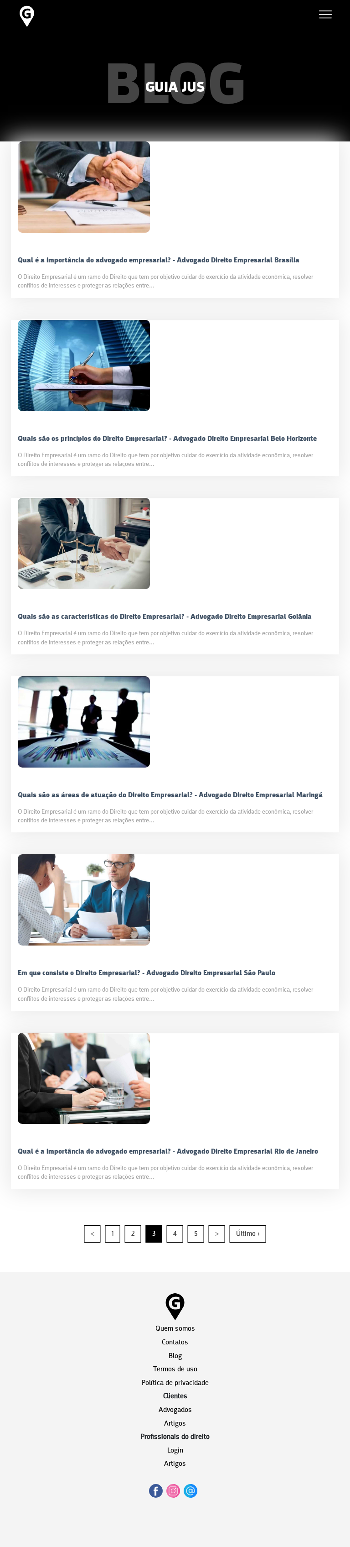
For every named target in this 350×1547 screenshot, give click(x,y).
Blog (175, 1356)
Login (175, 1450)
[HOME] (27, 26)
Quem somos (175, 1329)
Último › (248, 1234)
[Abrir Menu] (325, 16)
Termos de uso (175, 1369)
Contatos (175, 1342)
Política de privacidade (175, 1383)
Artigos (175, 1423)
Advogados (175, 1410)
